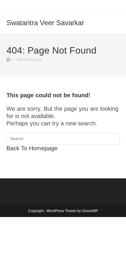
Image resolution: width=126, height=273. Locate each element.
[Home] (8, 59)
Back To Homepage (31, 148)
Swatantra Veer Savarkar (45, 23)
